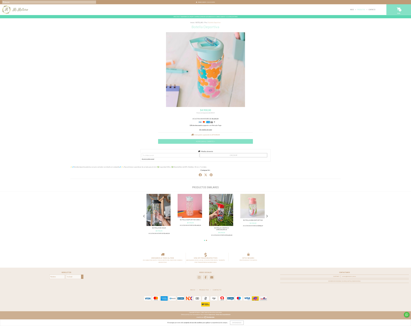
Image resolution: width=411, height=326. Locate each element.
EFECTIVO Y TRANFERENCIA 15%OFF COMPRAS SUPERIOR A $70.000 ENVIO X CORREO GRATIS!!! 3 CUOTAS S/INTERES (206, 16)
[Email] (211, 277)
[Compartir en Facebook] (200, 175)
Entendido (236, 323)
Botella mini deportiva (253, 220)
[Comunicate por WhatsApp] (406, 314)
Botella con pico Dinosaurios (221, 228)
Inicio (352, 9)
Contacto (371, 9)
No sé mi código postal (148, 159)
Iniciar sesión (211, 2)
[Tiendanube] (205, 317)
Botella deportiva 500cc (190, 220)
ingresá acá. (212, 314)
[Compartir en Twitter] (205, 175)
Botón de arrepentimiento (223, 314)
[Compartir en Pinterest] (211, 175)
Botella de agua (159, 228)
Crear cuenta (202, 2)
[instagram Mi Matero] (199, 277)
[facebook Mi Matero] (205, 277)
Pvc (206, 22)
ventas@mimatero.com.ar (349, 276)
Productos (361, 9)
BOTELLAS (199, 22)
